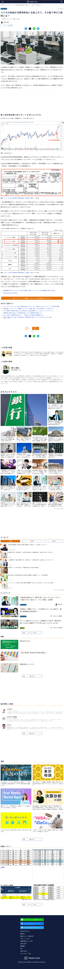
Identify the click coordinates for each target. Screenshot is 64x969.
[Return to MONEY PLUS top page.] (32, 1)
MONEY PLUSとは (24, 931)
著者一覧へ (32, 733)
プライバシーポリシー (25, 938)
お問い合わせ (23, 943)
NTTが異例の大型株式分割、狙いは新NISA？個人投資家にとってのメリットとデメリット (28, 311)
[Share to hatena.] (38, 28)
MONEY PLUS (3, 5)
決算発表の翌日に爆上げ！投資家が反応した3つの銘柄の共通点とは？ (23, 313)
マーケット (3, 25)
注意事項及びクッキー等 (26, 941)
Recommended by (57, 508)
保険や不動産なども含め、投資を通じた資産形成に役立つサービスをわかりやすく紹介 (27, 317)
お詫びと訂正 (23, 951)
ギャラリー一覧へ (32, 904)
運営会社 (22, 933)
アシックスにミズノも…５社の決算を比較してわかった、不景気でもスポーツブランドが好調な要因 (31, 306)
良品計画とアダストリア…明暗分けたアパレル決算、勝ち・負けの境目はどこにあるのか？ (28, 308)
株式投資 (10, 25)
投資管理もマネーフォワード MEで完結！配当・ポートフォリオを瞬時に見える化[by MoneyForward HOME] (29, 291)
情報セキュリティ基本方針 (26, 936)
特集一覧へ (32, 676)
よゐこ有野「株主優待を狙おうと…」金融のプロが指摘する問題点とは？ (23, 315)
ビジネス (9, 5)
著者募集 (22, 946)
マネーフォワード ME (25, 953)
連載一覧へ (32, 839)
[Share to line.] (34, 28)
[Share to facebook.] (26, 28)
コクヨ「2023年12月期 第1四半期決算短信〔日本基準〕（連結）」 (19, 198)
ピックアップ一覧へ (32, 632)
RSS (21, 948)
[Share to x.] (30, 28)
